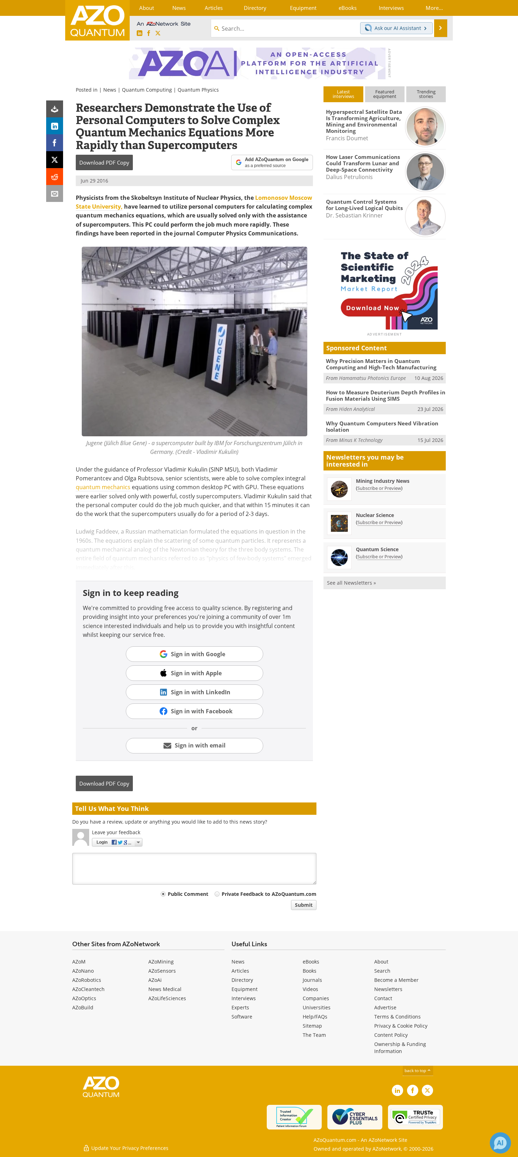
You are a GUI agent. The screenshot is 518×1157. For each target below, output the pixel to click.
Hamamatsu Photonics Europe (372, 378)
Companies (316, 998)
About (381, 961)
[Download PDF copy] (54, 108)
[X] (54, 159)
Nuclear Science (375, 515)
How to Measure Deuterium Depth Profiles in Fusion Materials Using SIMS (385, 395)
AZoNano (83, 970)
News (109, 89)
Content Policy (391, 1035)
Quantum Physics (198, 89)
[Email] (54, 193)
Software (242, 1016)
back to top (416, 1070)
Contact (383, 998)
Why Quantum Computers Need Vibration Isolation (382, 426)
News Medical (164, 989)
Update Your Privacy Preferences (129, 1148)
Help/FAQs (315, 1016)
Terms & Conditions (397, 1016)
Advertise (385, 1007)
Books (309, 970)
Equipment (245, 989)
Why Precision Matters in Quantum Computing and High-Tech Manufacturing (381, 364)
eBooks (311, 961)
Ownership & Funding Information (400, 1047)
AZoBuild (82, 1007)
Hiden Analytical (357, 409)
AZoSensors (162, 970)
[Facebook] (54, 142)
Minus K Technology (360, 440)
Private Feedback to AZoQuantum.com (269, 894)
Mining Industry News (382, 481)
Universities (317, 1007)
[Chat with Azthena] (500, 1142)
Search (382, 970)
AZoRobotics (86, 980)
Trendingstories (426, 93)
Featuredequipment (384, 93)
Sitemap (312, 1025)
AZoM (79, 961)
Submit (304, 904)
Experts (240, 1007)
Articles (240, 970)
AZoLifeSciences (167, 998)
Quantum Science (377, 549)
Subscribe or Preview (379, 488)
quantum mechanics (103, 487)
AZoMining (161, 961)
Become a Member (396, 980)
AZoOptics (84, 998)
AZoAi (155, 980)
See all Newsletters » (351, 582)
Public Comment (188, 894)
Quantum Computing (147, 89)
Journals (312, 980)
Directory (242, 980)
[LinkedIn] (54, 125)
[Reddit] (54, 176)
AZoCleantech (88, 989)
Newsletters (388, 989)
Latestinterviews (343, 93)
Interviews (244, 998)
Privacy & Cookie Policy (400, 1025)
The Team (314, 1035)
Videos (310, 989)
